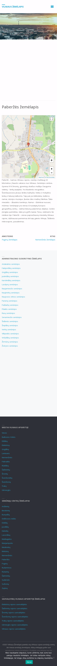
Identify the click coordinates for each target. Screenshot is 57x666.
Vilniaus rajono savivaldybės (14, 629)
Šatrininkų (6, 576)
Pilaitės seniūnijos (9, 309)
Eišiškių (5, 441)
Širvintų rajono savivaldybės (13, 612)
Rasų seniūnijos (8, 313)
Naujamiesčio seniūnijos (12, 288)
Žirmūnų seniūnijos (10, 342)
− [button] (52, 172)
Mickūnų (5, 551)
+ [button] (52, 168)
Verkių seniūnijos (9, 329)
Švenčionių (6, 482)
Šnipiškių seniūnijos (10, 325)
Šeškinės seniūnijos (10, 321)
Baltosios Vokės (8, 437)
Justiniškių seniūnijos (10, 276)
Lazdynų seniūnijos (10, 284)
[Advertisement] (28, 71)
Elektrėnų (6, 445)
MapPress (41, 177)
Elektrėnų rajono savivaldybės (14, 604)
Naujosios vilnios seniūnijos (13, 297)
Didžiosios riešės (9, 519)
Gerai (29, 662)
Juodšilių (5, 527)
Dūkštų (5, 523)
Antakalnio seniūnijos (11, 264)
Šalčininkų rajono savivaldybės (14, 608)
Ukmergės (6, 490)
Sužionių (5, 584)
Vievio (4, 433)
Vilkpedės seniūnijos (10, 333)
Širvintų (5, 474)
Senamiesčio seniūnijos (12, 317)
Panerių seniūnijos (9, 301)
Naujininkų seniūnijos (10, 292)
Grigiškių (5, 449)
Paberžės (6, 559)
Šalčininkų (6, 470)
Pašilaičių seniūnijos (10, 305)
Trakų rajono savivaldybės (13, 621)
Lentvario (6, 453)
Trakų (4, 486)
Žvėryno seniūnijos (10, 346)
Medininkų (6, 547)
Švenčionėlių (7, 478)
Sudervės (6, 580)
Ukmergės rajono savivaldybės (15, 625)
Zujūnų (5, 588)
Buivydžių (6, 514)
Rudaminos (6, 567)
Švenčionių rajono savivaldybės (15, 616)
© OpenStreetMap (49, 177)
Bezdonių (6, 510)
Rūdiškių (5, 465)
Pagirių (5, 563)
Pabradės (6, 461)
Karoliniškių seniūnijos (11, 280)
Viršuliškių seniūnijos (10, 337)
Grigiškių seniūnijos (10, 272)
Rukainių (5, 572)
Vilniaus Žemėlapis (13, 6)
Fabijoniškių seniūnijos (11, 268)
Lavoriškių (6, 535)
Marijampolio (7, 543)
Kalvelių (5, 531)
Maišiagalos (7, 539)
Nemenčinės (7, 457)
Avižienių (5, 506)
